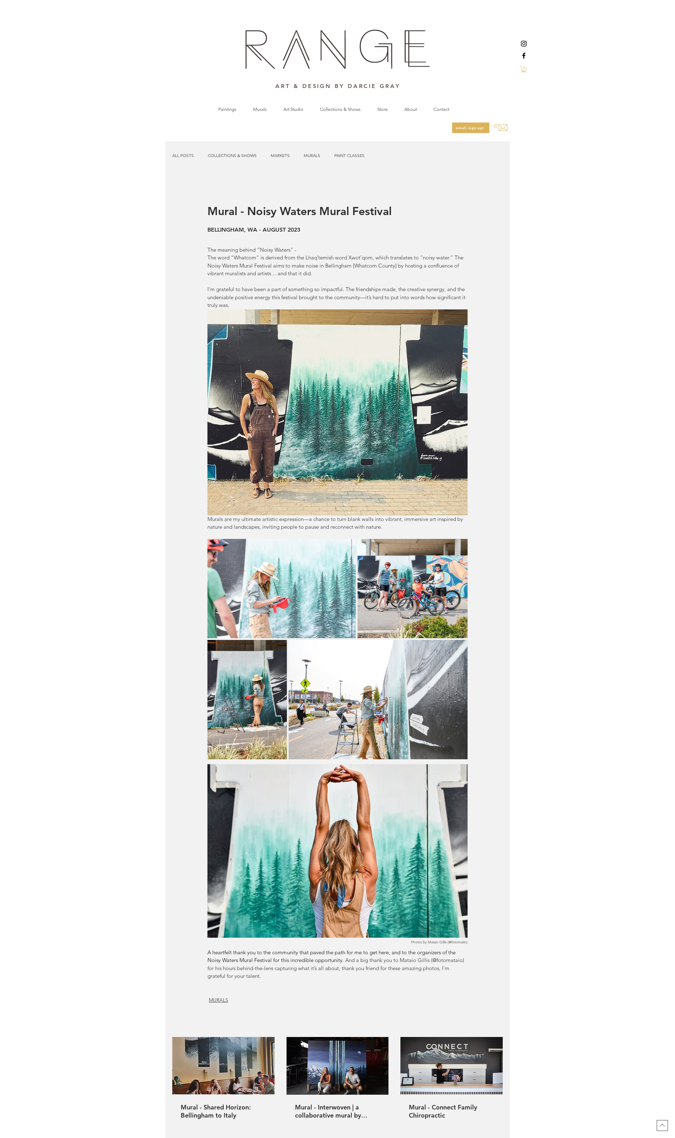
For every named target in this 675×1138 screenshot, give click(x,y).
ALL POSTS (183, 155)
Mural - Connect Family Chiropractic (443, 1111)
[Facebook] (524, 55)
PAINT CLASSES (349, 155)
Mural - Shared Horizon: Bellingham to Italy (216, 1111)
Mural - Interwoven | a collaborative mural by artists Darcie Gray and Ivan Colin (336, 1111)
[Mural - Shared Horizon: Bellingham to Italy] (223, 1065)
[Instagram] (524, 44)
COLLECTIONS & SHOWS (232, 155)
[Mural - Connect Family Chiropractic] (451, 1065)
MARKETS (280, 155)
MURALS (312, 155)
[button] (524, 69)
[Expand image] (281, 588)
